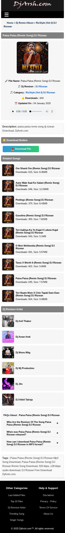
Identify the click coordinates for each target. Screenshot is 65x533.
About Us (48, 513)
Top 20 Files (17, 501)
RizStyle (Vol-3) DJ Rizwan (40, 92)
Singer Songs (17, 520)
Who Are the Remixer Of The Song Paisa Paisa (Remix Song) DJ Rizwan (29, 423)
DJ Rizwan (41, 86)
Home (10, 22)
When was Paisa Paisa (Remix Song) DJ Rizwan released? (28, 433)
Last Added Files (16, 495)
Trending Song (16, 513)
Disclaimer (48, 495)
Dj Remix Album (24, 22)
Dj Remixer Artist (16, 507)
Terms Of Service (48, 507)
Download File (23, 148)
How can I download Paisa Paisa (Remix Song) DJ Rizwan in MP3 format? (29, 443)
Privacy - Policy (48, 501)
